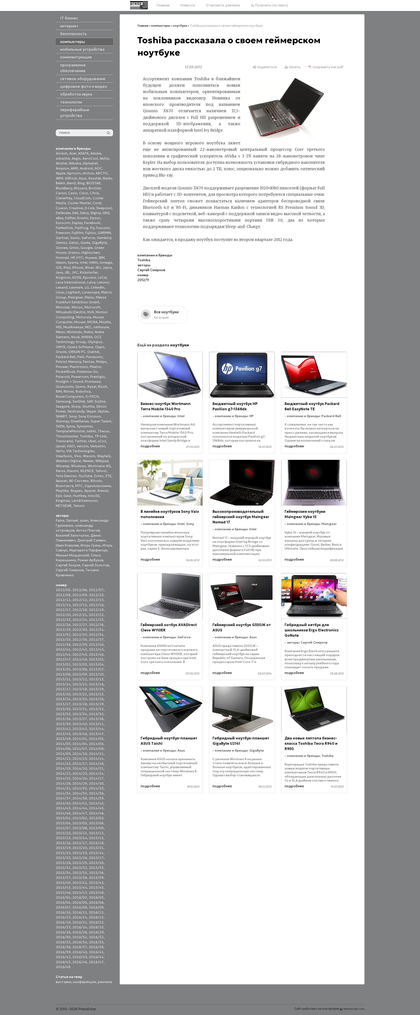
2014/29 (79, 783)
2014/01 (79, 739)
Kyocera (89, 277)
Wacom (89, 456)
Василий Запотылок (72, 535)
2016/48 (63, 967)
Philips (101, 362)
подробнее (150, 446)
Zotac (98, 476)
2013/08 (63, 674)
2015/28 (63, 863)
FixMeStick (64, 228)
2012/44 (63, 654)
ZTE (108, 476)
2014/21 (96, 768)
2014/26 (79, 778)
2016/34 (79, 942)
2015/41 (79, 883)
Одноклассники (97, 486)
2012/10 (96, 595)
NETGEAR (63, 506)
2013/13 (96, 679)
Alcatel (61, 163)
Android (86, 168)
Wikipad (101, 461)
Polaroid (62, 377)
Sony (73, 416)
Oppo (100, 347)
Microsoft (92, 307)
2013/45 (63, 734)
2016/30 (63, 937)
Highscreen (90, 252)
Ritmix (68, 391)
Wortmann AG (99, 466)
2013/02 (63, 664)
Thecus (103, 431)
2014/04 (79, 744)
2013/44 (96, 729)
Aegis (76, 158)
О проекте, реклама (223, 5)
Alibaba (75, 163)
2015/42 (96, 883)
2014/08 (96, 748)
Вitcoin (96, 481)
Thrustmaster (67, 436)
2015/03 (96, 818)
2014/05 (96, 744)
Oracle (61, 352)
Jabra (107, 267)
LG (87, 287)
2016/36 (63, 947)
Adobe (95, 153)
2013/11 (63, 679)
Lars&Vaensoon (84, 500)
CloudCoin (82, 198)
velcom (82, 446)
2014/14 (96, 758)
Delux (84, 213)
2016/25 (96, 927)
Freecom (63, 233)
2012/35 (63, 639)
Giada (85, 243)
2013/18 (79, 689)
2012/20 (63, 615)
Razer (91, 386)
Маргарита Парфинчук (88, 550)
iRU (98, 267)
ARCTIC (102, 173)
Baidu (107, 178)
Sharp (76, 406)
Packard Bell (65, 357)
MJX (90, 312)
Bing (81, 183)
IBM (102, 258)
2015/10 (63, 833)
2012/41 (63, 649)
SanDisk (79, 401)
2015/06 (96, 823)
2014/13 (79, 758)
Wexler (88, 461)
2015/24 (96, 853)
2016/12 (96, 912)
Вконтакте (64, 486)
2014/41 (79, 803)
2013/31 (79, 709)
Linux (60, 292)
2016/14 (79, 917)
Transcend (64, 441)
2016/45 (63, 962)
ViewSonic (64, 456)
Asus (82, 178)
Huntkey (79, 496)
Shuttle (88, 406)
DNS (106, 213)
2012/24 (79, 620)
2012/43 (96, 649)
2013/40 (79, 724)
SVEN (60, 426)
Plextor (95, 367)
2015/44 (79, 887)
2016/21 (79, 922)
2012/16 (96, 605)
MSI (59, 327)
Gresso (74, 252)
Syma (70, 426)
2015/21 (96, 848)
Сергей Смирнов (70, 570)
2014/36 (96, 793)
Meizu (89, 297)
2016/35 (96, 942)
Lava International (70, 282)
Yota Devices (66, 476)
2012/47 (63, 659)
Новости (188, 5)
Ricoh (102, 386)
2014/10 (79, 754)
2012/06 (79, 590)
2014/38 (79, 798)
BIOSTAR (93, 183)
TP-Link (100, 436)
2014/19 (63, 768)
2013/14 (63, 684)
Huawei (91, 258)
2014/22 (63, 773)
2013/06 (79, 669)
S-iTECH (92, 396)
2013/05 (63, 669)
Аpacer (61, 481)
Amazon (62, 168)
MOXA (92, 322)
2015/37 (63, 877)
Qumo (80, 386)
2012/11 (63, 600)
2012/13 (96, 600)
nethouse (101, 327)
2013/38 (96, 719)
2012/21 (79, 615)
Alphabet (90, 163)
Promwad (92, 381)
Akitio (104, 158)
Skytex (103, 411)
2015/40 (63, 883)
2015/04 (63, 823)
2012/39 (79, 644)
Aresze (102, 491)
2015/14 (79, 838)
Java (59, 272)
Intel (83, 262)
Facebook (92, 223)
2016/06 (96, 902)
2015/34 (63, 873)
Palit (80, 357)
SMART (61, 416)
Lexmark (76, 287)
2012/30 (79, 629)
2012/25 (96, 620)
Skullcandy (75, 411)
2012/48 (79, 659)
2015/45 (96, 887)
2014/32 (79, 788)
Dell (75, 213)
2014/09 (63, 754)
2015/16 (63, 843)
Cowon (61, 208)
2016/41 (96, 952)
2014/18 (96, 763)
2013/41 (96, 724)
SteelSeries (80, 421)
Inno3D (93, 496)
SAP (90, 401)
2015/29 (79, 863)
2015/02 (79, 818)
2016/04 (63, 902)
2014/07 (79, 748)
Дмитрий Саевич (91, 540)
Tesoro (79, 506)
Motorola (83, 317)
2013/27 (63, 704)
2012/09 (79, 595)
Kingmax (63, 500)
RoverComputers (70, 396)
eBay (59, 218)
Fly (92, 228)
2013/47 (96, 734)
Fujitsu (90, 233)
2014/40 (63, 803)
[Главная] (139, 5)
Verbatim (97, 446)
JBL (67, 272)
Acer (72, 153)
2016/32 (96, 937)
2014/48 (96, 813)
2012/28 (96, 625)
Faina (60, 520)
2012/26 (63, 625)
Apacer (89, 491)
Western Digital (68, 461)
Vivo (77, 456)
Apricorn (74, 173)
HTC (79, 258)
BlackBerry (64, 188)
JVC (75, 272)
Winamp (62, 466)
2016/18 (63, 922)
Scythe (99, 401)
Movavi (80, 322)
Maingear (75, 297)
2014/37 (63, 798)
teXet (91, 431)
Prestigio (97, 377)
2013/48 (63, 739)
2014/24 (96, 773)
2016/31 (79, 937)
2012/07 (96, 590)
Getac (74, 243)
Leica (91, 282)
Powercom (79, 377)
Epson (95, 218)
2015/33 (96, 868)
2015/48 (96, 892)
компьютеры (160, 26)
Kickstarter (89, 272)
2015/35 (79, 873)
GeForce (88, 238)
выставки (63, 982)
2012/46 (96, 654)
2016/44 (96, 957)
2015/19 (63, 848)
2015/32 (79, 868)
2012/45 (79, 654)
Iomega (106, 262)
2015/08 (79, 828)
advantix (63, 158)
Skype (91, 411)
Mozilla (105, 322)
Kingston (63, 277)
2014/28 (63, 783)
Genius (61, 243)
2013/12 (79, 679)
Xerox (60, 471)
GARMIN (104, 233)
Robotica (83, 391)
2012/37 (96, 639)
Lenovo (103, 282)
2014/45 (96, 808)
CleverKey (64, 198)
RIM (59, 391)
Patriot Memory (68, 362)
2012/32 (63, 635)
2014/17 (79, 763)
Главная (163, 5)
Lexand (61, 287)
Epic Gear (63, 496)
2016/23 (63, 927)
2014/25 (63, 778)
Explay (77, 223)
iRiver (89, 267)
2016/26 (63, 932)
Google (86, 248)
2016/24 (79, 927)
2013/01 (96, 659)
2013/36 (63, 719)
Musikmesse (73, 327)
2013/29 (96, 704)
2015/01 (63, 818)
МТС (79, 486)
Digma (96, 213)
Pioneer (62, 367)
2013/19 (96, 689)
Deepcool (104, 208)
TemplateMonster (70, 431)
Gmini (74, 248)
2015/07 (63, 828)
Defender (63, 213)
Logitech (73, 292)
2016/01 (63, 897)
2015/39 (96, 877)
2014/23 (79, 773)
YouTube (85, 476)
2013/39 (63, 724)
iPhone (77, 267)
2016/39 (63, 952)
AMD (74, 168)
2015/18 (96, 843)
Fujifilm (77, 233)
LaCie (102, 277)
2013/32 (96, 709)
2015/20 (79, 848)
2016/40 (79, 952)
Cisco (83, 193)
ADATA (83, 153)
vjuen (84, 520)
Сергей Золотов (95, 565)
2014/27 (96, 778)
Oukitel (93, 352)
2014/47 (79, 813)
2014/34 (63, 793)
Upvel (60, 446)
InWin (93, 262)
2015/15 (96, 838)
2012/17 (63, 610)
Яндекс (76, 491)
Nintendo (74, 332)
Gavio (75, 238)
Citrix (94, 193)
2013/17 (63, 689)
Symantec (85, 426)
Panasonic (94, 357)
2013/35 (96, 714)
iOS (59, 267)
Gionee (61, 248)
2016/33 (63, 942)
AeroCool (90, 158)
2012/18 (79, 610)
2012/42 (79, 649)
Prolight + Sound (69, 381)
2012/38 (63, 644)
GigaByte (99, 243)
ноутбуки (180, 26)
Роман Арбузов (90, 560)
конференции (84, 982)
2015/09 (96, 828)
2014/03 (63, 744)
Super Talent (101, 421)
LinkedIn (97, 287)
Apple (60, 173)
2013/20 (63, 694)
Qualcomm (65, 386)
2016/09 (96, 907)
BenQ (71, 183)
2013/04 (96, 664)
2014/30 (96, 783)
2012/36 (79, 639)
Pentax (88, 362)
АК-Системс (79, 481)
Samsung (63, 401)
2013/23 (96, 694)
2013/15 (79, 684)
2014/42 (96, 803)
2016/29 (96, 932)
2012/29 (63, 629)
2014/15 (63, 763)
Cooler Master (79, 203)
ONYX (60, 347)
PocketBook (65, 371)
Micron (77, 307)
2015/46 (63, 892)
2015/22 (63, 853)
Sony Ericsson (89, 416)
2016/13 (63, 917)
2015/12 (96, 833)
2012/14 (63, 605)
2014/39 (96, 798)
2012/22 (96, 615)
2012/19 (96, 610)
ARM (59, 178)
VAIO (71, 446)
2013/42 (63, 729)
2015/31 (63, 868)
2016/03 (96, 897)
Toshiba (86, 436)
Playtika (62, 491)
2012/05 (63, 590)
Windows (78, 466)
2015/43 (63, 887)
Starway (62, 421)
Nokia (88, 332)
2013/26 (96, 699)
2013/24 (63, 699)
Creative (76, 208)
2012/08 (63, 595)
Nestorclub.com (353, 1008)
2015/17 (79, 843)
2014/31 (63, 788)
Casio (72, 193)
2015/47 (79, 892)
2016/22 (96, 922)
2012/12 (79, 600)
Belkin (60, 183)
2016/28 (79, 932)
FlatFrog (81, 228)
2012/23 (63, 620)
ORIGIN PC (77, 352)
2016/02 (79, 897)
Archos (88, 173)
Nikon (60, 332)
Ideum (61, 262)
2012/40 (96, 644)
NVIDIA (87, 337)
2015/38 (79, 877)
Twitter (80, 441)
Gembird (104, 238)
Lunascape (90, 292)
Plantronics (79, 367)
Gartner (62, 238)
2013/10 (96, 674)
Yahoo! (100, 471)
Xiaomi (72, 471)
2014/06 (63, 748)
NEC (88, 327)
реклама (105, 982)
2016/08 (79, 907)
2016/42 (63, 957)
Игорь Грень (90, 545)
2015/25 (63, 858)
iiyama (73, 262)
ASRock (71, 178)
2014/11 (96, 754)
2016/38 (96, 947)
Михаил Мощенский (72, 555)
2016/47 (96, 962)
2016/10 (63, 912)
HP (73, 258)
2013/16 (96, 684)
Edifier (70, 218)
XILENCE (87, 471)
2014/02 (96, 739)
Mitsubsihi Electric (71, 312)
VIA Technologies (80, 451)
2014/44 (79, 808)
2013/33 (63, 714)
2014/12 (63, 758)
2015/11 (79, 833)
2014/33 (96, 788)
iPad (66, 267)
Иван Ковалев (67, 545)
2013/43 (79, 729)
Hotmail (62, 258)
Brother (95, 188)
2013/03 (79, 664)
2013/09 (79, 674)
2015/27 (96, 858)
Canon (61, 193)
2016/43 (79, 957)
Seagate (62, 406)
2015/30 (96, 863)
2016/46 (79, 962)
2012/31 (96, 629)
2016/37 (79, 947)
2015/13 (63, 838)
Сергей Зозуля (68, 565)
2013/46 (79, 734)
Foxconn (103, 228)
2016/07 (63, 907)
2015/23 (79, 853)
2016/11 (79, 912)
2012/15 (79, 605)
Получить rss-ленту (271, 5)
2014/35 (79, 793)
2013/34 (79, 714)
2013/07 (96, 669)
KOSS (76, 277)
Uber (92, 441)
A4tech (61, 153)
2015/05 (79, 823)
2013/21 (79, 694)
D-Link (90, 208)
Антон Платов (88, 530)
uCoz (102, 441)
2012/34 (96, 635)
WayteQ (103, 456)
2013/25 (79, 699)
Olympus (95, 342)
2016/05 (79, 902)
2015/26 (79, 858)
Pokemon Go (87, 371)
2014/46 (63, 813)
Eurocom (63, 223)
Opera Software (80, 347)
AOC (98, 168)
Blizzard (80, 188)
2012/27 (79, 625)
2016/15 (96, 917)
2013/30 (63, 709)
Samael (72, 520)
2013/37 (79, 719)
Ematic (82, 218)
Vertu (60, 451)
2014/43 (63, 808)
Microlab (63, 307)
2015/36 (96, 873)
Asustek (94, 178)
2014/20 (79, 768)
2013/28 (79, 704)
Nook (75, 337)
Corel (97, 203)
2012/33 (79, 635)
